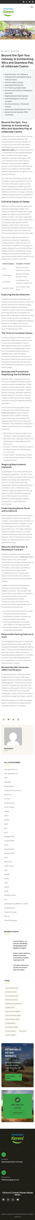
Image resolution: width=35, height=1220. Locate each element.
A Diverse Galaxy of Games (14, 82)
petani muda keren (12, 1027)
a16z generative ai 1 (11, 774)
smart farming (11, 1035)
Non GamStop (9, 849)
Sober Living (8, 866)
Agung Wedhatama (12, 988)
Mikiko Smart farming (13, 1011)
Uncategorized (9, 908)
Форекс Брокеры (10, 920)
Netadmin (6, 51)
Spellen (7, 874)
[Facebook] (3, 1200)
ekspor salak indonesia (13, 1003)
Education (7, 794)
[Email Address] (3, 1172)
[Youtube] (18, 1200)
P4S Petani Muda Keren (13, 1015)
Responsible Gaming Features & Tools (18, 109)
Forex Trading (9, 807)
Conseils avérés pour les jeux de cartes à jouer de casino (21, 967)
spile (6, 883)
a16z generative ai (10, 769)
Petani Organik (11, 1031)
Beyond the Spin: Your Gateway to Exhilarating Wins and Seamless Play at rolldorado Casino (18, 77)
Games (6, 811)
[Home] (17, 1139)
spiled (6, 887)
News (6, 845)
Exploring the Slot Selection (14, 85)
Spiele (6, 878)
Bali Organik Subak (12, 996)
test (5, 899)
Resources (8, 862)
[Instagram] (8, 1200)
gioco (6, 824)
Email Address (5, 1177)
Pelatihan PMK (9, 853)
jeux (5, 828)
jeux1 (6, 832)
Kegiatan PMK (9, 836)
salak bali (22, 1031)
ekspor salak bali (11, 999)
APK (5, 778)
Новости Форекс (10, 912)
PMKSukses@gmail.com (10, 1180)
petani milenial (11, 1023)
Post (6, 857)
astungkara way (11, 992)
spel (5, 870)
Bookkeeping (9, 786)
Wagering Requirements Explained (16, 96)
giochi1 (6, 820)
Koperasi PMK (9, 841)
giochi (6, 815)
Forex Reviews (9, 803)
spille (6, 891)
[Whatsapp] (13, 1200)
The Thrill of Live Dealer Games (15, 88)
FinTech (7, 799)
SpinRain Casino (10, 895)
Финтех (7, 916)
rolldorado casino (8, 150)
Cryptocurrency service (12, 790)
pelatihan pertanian (12, 1019)
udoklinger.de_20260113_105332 (16, 904)
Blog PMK (16, 51)
